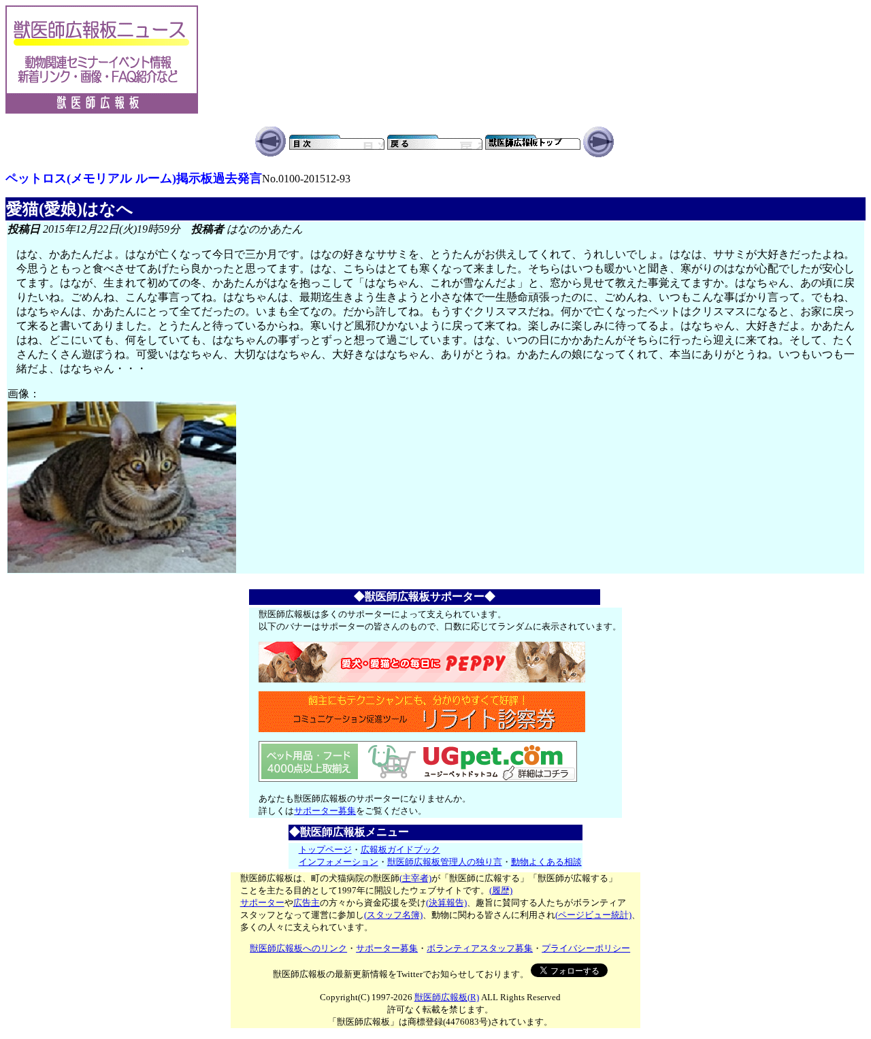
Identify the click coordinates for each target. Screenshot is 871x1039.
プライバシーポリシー (586, 948)
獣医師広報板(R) (446, 997)
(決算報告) (446, 902)
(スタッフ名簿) (393, 915)
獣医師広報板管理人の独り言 (444, 862)
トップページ (325, 849)
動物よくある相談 (546, 862)
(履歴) (500, 890)
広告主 (306, 902)
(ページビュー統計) (593, 915)
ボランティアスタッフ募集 (480, 948)
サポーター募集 (325, 811)
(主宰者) (415, 878)
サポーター (262, 902)
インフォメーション (338, 862)
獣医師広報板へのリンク (298, 948)
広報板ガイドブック (400, 849)
